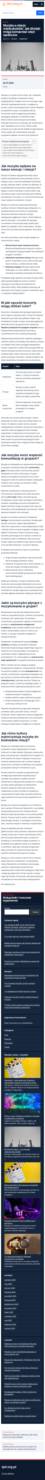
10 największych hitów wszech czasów (20, 991)
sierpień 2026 (10, 1280)
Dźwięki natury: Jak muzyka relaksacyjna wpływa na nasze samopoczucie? (21, 1385)
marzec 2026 (9, 1288)
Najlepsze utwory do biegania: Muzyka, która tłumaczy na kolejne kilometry (20, 1345)
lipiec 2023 (8, 1312)
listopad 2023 (10, 1300)
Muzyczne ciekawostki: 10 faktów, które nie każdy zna (22, 1361)
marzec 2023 (9, 1328)
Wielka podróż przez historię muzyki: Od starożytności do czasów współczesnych (19, 1447)
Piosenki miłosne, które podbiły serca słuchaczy (19, 1222)
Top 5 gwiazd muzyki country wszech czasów (19, 984)
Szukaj (40, 13)
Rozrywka (8, 1043)
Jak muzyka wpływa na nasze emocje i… (18, 145)
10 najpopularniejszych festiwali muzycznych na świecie (17, 1257)
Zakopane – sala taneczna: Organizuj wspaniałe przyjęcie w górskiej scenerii (20, 1081)
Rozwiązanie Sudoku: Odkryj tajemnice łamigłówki (20, 1393)
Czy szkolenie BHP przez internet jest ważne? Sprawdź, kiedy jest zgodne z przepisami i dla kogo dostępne (19, 927)
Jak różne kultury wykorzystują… (16, 155)
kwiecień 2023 (10, 1324)
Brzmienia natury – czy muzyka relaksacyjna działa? (17, 1150)
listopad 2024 (10, 1292)
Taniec (7, 1047)
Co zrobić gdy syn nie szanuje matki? (19, 936)
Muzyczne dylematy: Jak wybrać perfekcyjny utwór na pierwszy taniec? (22, 1401)
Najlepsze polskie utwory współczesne (20, 1416)
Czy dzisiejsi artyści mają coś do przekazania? (17, 1409)
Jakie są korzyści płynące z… (14, 153)
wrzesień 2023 (10, 1308)
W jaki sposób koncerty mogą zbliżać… (18, 147)
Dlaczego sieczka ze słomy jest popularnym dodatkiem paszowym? (22, 953)
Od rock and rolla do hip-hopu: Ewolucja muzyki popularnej (21, 1369)
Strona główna (8, 1473)
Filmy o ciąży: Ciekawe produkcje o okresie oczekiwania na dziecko (21, 1117)
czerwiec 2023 (10, 1316)
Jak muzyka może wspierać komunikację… (19, 150)
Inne (6, 1035)
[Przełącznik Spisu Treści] (32, 141)
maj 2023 (8, 1320)
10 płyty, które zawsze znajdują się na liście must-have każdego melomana (22, 1006)
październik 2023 (11, 1304)
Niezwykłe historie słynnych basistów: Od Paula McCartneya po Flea (21, 976)
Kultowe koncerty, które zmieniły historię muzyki (21, 998)
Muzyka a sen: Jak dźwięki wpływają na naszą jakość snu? (20, 1353)
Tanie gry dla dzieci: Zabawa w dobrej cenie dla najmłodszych (22, 1377)
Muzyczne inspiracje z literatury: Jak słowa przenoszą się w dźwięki (20, 1435)
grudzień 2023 (10, 1296)
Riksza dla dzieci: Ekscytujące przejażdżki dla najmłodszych (21, 1186)
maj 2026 (8, 1284)
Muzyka (5, 22)
